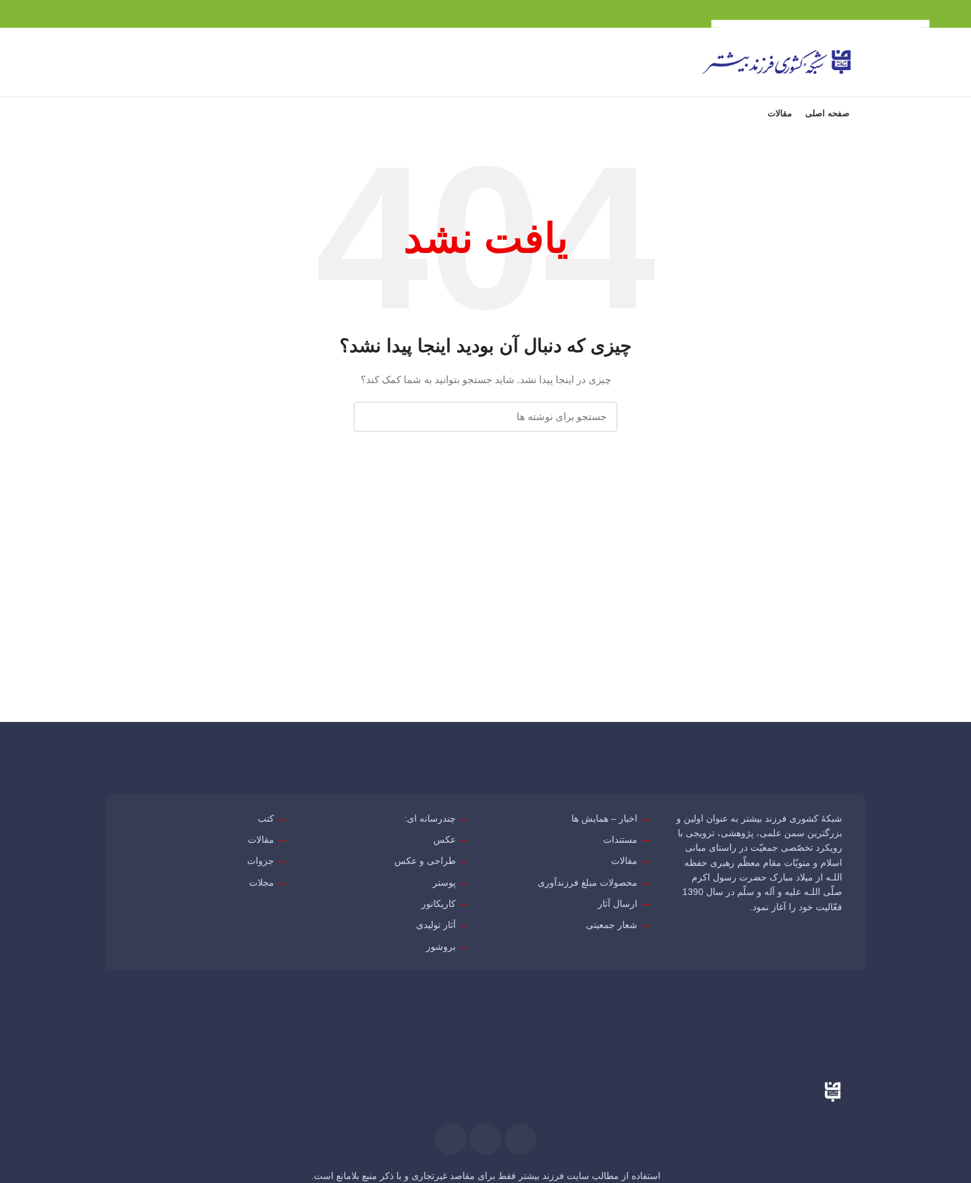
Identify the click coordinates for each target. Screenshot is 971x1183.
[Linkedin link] (131, 13)
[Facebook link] (177, 13)
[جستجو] (137, 62)
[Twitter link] (162, 13)
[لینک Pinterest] (147, 13)
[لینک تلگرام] (116, 13)
